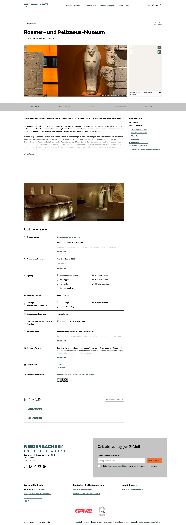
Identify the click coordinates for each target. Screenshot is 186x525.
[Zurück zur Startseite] (36, 5)
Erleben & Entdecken (74, 5)
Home (35, 24)
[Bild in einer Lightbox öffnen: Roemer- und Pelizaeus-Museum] (75, 71)
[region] (145, 71)
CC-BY (125, 95)
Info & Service (124, 5)
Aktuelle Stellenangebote (132, 489)
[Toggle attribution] (160, 92)
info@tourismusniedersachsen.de (37, 493)
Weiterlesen (29, 154)
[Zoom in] (131, 47)
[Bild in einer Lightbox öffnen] (44, 448)
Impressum (86, 522)
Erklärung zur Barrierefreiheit (149, 522)
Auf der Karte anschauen (114, 400)
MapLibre (133, 92)
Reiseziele (91, 5)
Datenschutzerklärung (119, 466)
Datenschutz (97, 522)
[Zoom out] (131, 50)
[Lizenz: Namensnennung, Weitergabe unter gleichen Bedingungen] (62, 381)
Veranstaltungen (107, 5)
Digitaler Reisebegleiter (83, 489)
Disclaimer (108, 522)
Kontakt (77, 522)
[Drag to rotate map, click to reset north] (131, 52)
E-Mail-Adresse (108, 455)
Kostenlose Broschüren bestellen (86, 493)
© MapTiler (139, 92)
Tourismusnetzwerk (128, 522)
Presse (116, 522)
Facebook (61, 364)
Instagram (61, 367)
